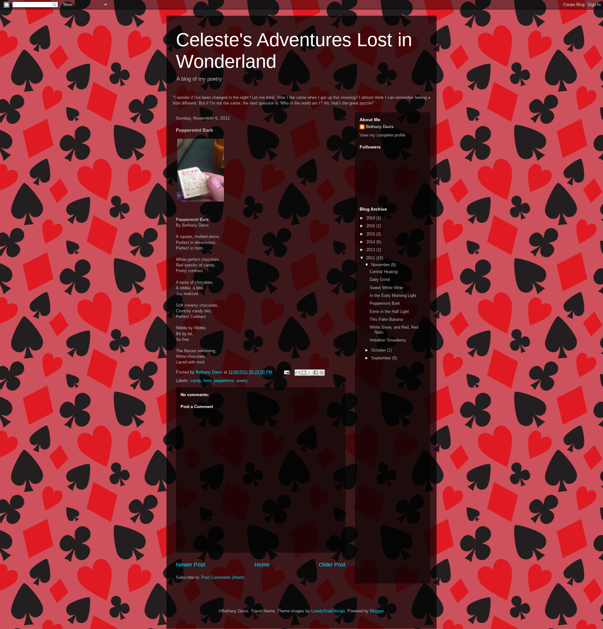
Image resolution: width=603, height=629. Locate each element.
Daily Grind (380, 279)
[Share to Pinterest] (321, 372)
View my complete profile (382, 135)
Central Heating (384, 271)
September (381, 358)
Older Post (332, 565)
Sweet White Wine (386, 287)
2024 (371, 218)
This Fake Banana (386, 319)
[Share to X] (310, 372)
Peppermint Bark (385, 303)
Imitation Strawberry (388, 340)
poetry (242, 380)
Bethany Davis (380, 126)
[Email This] (298, 372)
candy (195, 380)
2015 (371, 234)
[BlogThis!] (304, 372)
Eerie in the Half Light (389, 311)
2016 (371, 225)
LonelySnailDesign (328, 611)
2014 (371, 241)
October (379, 350)
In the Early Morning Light (393, 295)
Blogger (376, 611)
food (207, 380)
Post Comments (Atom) (222, 577)
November (381, 264)
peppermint (224, 380)
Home (261, 565)
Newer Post (190, 565)
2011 (371, 257)
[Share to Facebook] (315, 372)
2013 (371, 249)
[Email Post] (286, 372)
